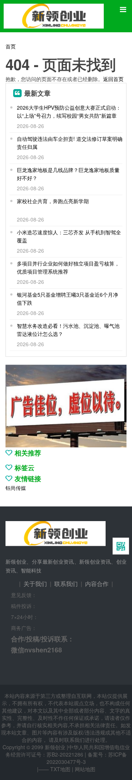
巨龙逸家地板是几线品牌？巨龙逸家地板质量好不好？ (68, 174)
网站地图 (85, 769)
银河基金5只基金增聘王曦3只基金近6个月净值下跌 (67, 298)
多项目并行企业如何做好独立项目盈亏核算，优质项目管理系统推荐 (68, 267)
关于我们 (35, 583)
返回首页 (113, 79)
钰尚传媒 (16, 487)
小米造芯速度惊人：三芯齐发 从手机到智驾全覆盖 (69, 236)
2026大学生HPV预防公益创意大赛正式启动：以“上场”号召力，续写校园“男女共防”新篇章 (69, 111)
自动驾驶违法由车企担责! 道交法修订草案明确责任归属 (69, 142)
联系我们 (66, 583)
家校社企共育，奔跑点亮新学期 (53, 201)
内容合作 (97, 583)
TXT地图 (60, 769)
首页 (11, 46)
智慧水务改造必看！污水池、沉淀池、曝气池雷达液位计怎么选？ (68, 329)
